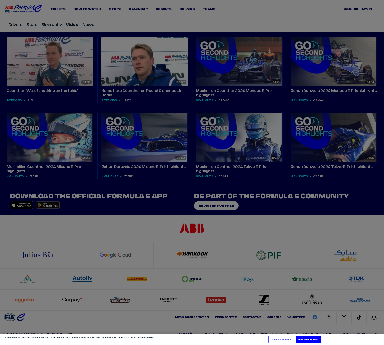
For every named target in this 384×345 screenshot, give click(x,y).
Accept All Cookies (308, 339)
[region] (192, 339)
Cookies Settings (281, 339)
